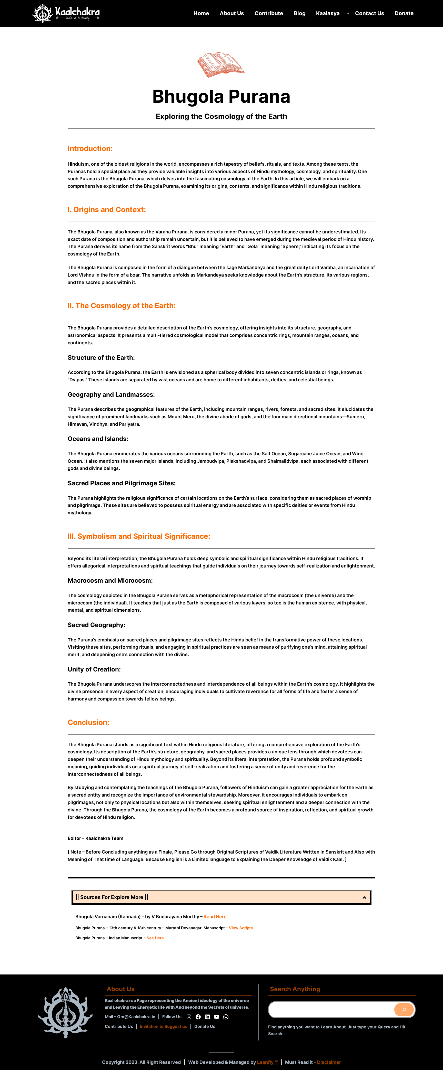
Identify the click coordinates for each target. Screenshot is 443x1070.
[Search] (404, 1009)
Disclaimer (329, 1062)
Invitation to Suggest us (163, 1026)
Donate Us (204, 1026)
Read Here (215, 916)
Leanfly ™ (267, 1062)
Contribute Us (119, 1026)
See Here (155, 937)
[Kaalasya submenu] (347, 13)
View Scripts (241, 927)
